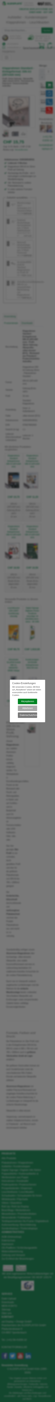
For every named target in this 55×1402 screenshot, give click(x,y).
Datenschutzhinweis (28, 715)
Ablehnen (27, 708)
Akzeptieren (27, 701)
